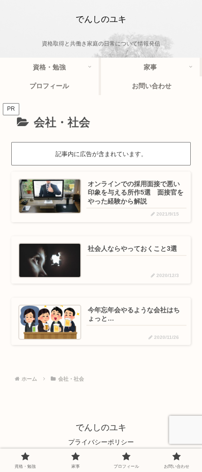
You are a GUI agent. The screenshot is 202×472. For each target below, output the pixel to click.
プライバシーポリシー (101, 442)
